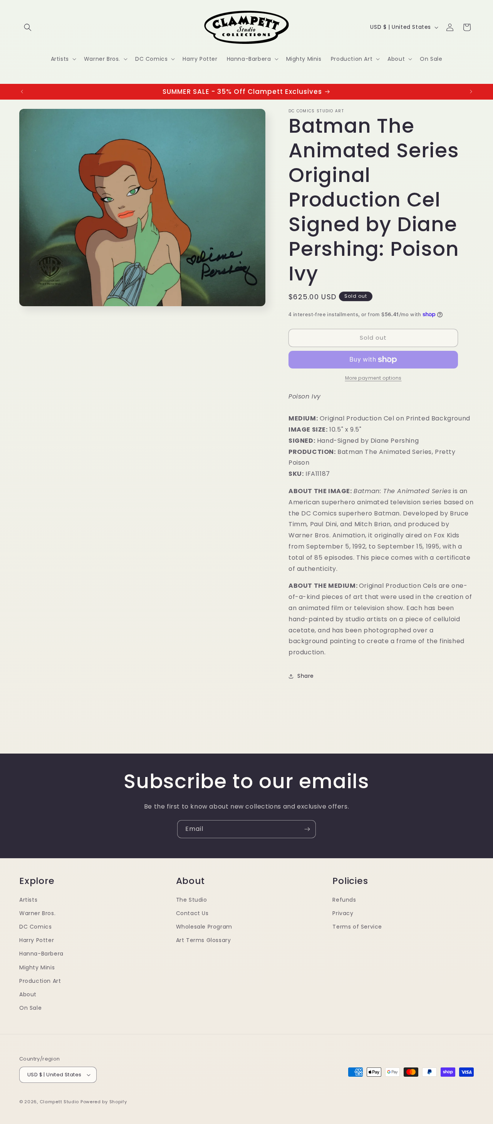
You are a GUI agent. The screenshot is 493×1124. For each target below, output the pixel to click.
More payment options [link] (373, 378)
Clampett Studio (59, 1102)
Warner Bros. (37, 913)
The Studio (191, 900)
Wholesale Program (204, 927)
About (28, 994)
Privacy (342, 913)
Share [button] (305, 676)
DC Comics (35, 927)
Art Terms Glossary (203, 940)
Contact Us (192, 913)
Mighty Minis (37, 967)
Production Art (40, 981)
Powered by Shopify (103, 1102)
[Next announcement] (471, 91)
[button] (27, 27)
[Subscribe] (306, 829)
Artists (28, 900)
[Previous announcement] (21, 91)
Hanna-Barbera (41, 953)
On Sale (30, 1008)
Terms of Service (357, 927)
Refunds (344, 900)
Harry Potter (36, 940)
